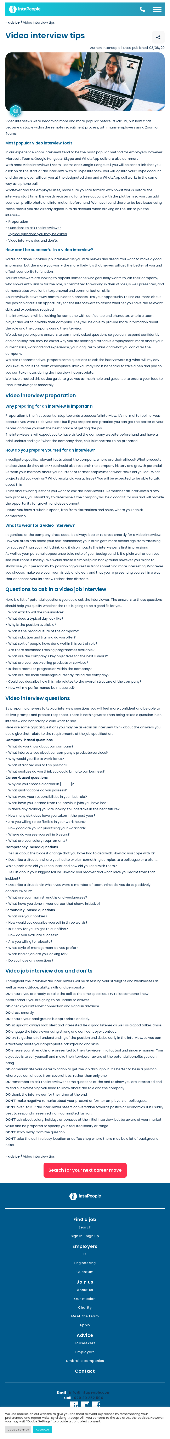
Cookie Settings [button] (18, 1430)
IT (85, 1254)
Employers (85, 1246)
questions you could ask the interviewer (77, 599)
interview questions (74, 708)
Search (85, 1227)
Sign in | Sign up (85, 1236)
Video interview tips (30, 22)
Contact (85, 1371)
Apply (85, 1325)
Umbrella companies (85, 1360)
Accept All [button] (42, 1430)
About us (85, 1290)
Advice (85, 1335)
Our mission (85, 1298)
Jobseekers (85, 1343)
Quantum (85, 1271)
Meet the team (85, 1316)
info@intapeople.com (90, 1392)
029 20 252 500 (88, 1397)
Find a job (85, 1219)
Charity (85, 1307)
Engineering (85, 1263)
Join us (85, 1282)
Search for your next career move (85, 1170)
